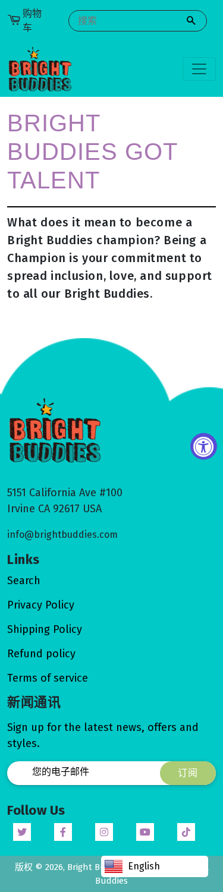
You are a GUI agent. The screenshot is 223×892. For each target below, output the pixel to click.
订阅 (188, 772)
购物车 (32, 20)
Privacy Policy (40, 605)
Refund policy (41, 653)
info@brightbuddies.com (62, 534)
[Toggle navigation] (199, 69)
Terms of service (47, 678)
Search (23, 580)
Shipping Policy (44, 629)
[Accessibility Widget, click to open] (203, 446)
